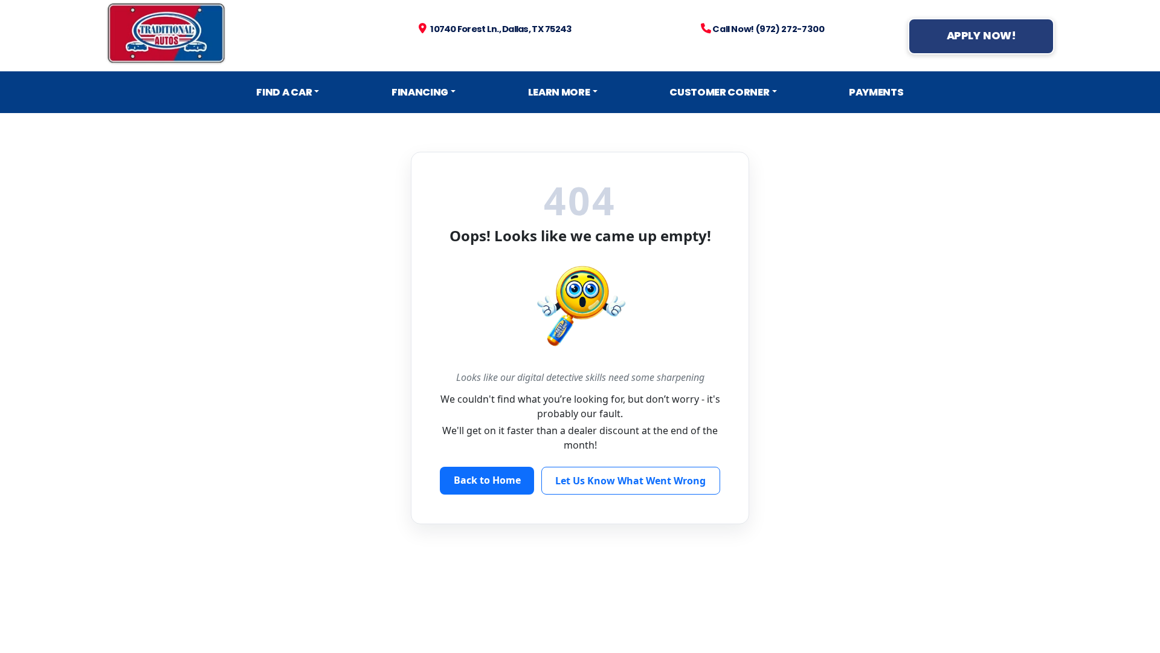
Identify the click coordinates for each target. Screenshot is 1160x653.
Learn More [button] (559, 92)
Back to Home (487, 480)
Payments (876, 92)
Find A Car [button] (284, 92)
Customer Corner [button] (719, 92)
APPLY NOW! (981, 35)
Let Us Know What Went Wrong (630, 480)
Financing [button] (420, 92)
